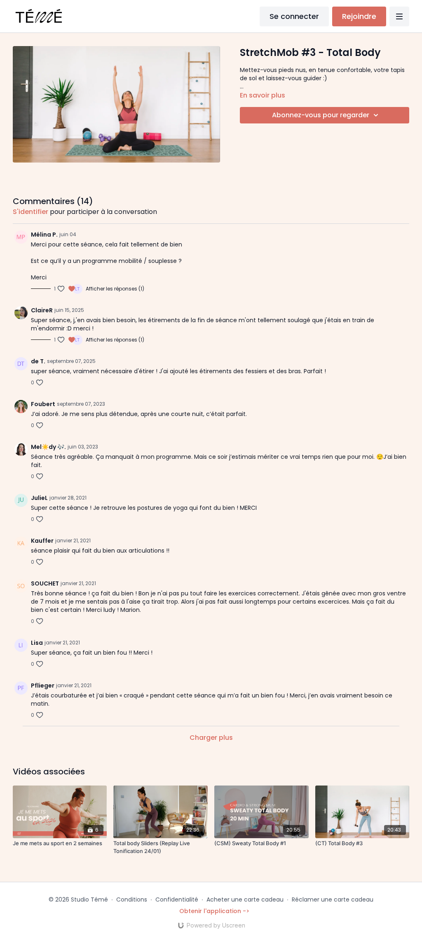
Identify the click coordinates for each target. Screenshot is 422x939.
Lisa (37, 643)
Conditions (131, 899)
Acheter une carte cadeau (245, 899)
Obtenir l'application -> (214, 911)
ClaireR (42, 310)
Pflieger (42, 685)
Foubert (43, 404)
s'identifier (30, 211)
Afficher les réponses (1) (115, 289)
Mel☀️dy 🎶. (48, 447)
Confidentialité (176, 899)
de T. (38, 361)
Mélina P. (44, 234)
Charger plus (211, 737)
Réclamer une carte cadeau (332, 899)
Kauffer (42, 541)
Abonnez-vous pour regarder (320, 115)
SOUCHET (45, 583)
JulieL (39, 498)
